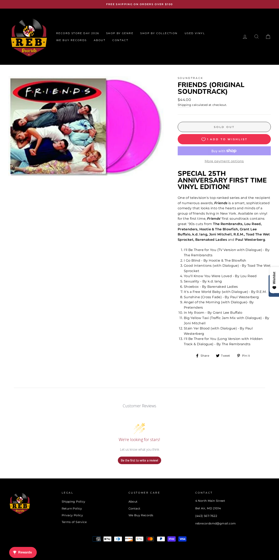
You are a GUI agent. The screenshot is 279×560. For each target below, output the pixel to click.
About (133, 501)
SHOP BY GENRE (119, 33)
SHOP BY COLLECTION (158, 33)
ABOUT (99, 40)
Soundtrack (190, 78)
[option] (139, 4)
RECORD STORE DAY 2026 (77, 33)
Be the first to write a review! (139, 460)
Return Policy (72, 508)
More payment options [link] (224, 161)
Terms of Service (74, 522)
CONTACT (120, 40)
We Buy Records (140, 515)
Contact (134, 508)
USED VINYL (195, 33)
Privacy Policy (72, 515)
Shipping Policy (73, 501)
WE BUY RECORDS (71, 40)
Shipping (184, 104)
